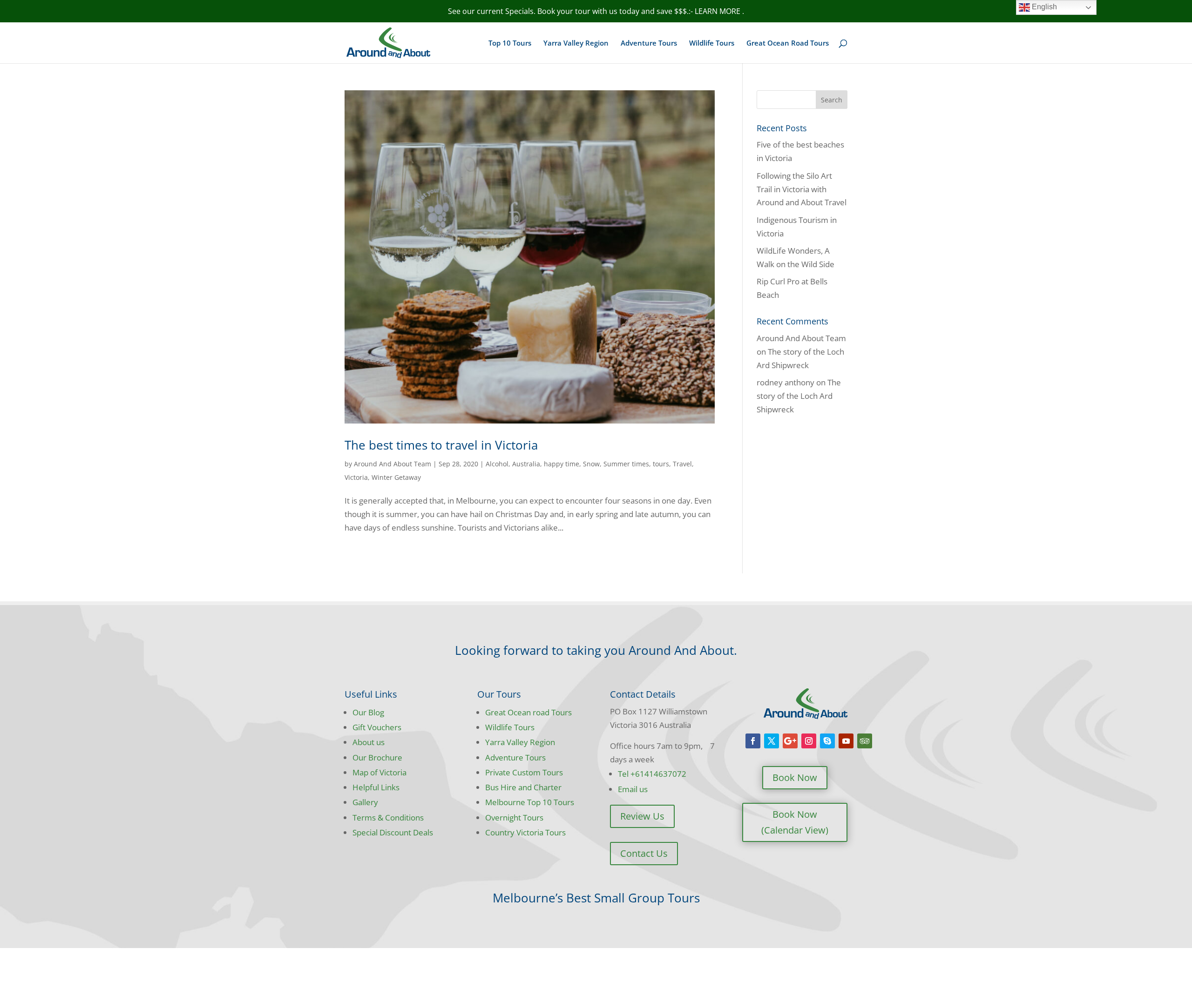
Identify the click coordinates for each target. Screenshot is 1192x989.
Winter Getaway (396, 477)
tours (661, 463)
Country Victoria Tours (525, 832)
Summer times (626, 463)
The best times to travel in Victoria (441, 445)
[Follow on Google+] (790, 740)
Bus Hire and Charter (523, 787)
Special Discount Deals (392, 832)
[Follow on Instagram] (808, 740)
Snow (591, 463)
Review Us (642, 816)
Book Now (794, 777)
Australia (526, 463)
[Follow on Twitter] (771, 740)
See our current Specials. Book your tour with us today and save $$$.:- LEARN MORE (595, 11)
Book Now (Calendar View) (794, 822)
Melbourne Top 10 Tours (529, 802)
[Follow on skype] (827, 740)
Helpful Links (376, 787)
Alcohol (497, 463)
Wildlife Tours (711, 43)
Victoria (356, 477)
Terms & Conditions (388, 817)
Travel (682, 463)
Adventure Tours (649, 43)
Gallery (365, 802)
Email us (633, 789)
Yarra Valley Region (576, 43)
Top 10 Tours (509, 43)
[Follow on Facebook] (752, 740)
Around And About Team (392, 463)
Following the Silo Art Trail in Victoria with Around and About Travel (802, 189)
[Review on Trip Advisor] (864, 740)
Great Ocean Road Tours (787, 43)
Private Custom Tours (524, 772)
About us (368, 742)
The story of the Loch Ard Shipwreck (799, 396)
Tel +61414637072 (652, 773)
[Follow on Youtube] (846, 740)
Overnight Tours (514, 817)
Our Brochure (377, 757)
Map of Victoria (379, 772)
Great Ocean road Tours (528, 712)
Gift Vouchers (376, 727)
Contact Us (644, 853)
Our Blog (368, 712)
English (1043, 7)
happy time (561, 463)
